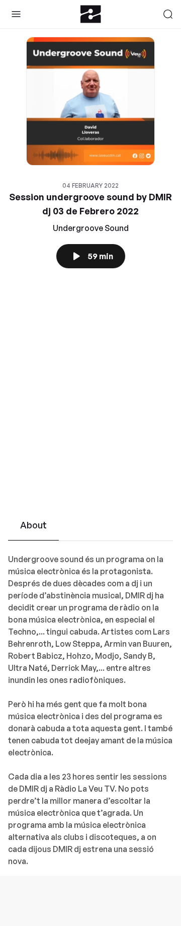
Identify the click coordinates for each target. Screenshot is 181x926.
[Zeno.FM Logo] (90, 14)
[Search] (168, 14)
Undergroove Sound (91, 228)
